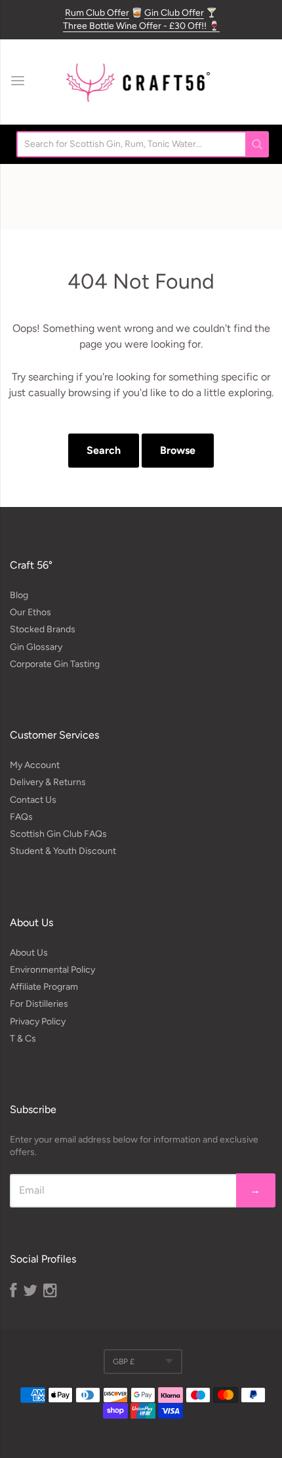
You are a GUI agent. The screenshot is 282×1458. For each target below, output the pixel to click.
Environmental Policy (52, 969)
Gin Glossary (36, 647)
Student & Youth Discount (63, 851)
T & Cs (23, 1038)
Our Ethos (30, 612)
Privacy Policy (38, 1021)
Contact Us (33, 799)
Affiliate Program (44, 986)
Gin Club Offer (174, 12)
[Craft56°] (138, 82)
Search (104, 450)
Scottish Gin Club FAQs (58, 834)
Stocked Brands (42, 629)
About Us (29, 952)
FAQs (21, 816)
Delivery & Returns (48, 782)
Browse (177, 450)
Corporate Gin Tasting (55, 664)
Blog (19, 595)
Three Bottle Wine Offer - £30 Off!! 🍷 (141, 25)
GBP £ (123, 1361)
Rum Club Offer (97, 12)
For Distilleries (39, 1003)
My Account (35, 765)
